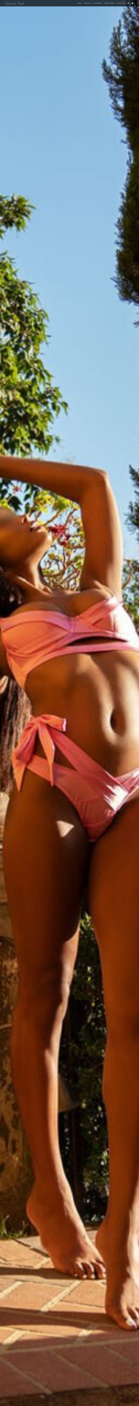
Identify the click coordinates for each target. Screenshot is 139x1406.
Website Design (109, 3)
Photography (97, 3)
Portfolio (87, 3)
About (80, 3)
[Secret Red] (14, 3)
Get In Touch (120, 3)
